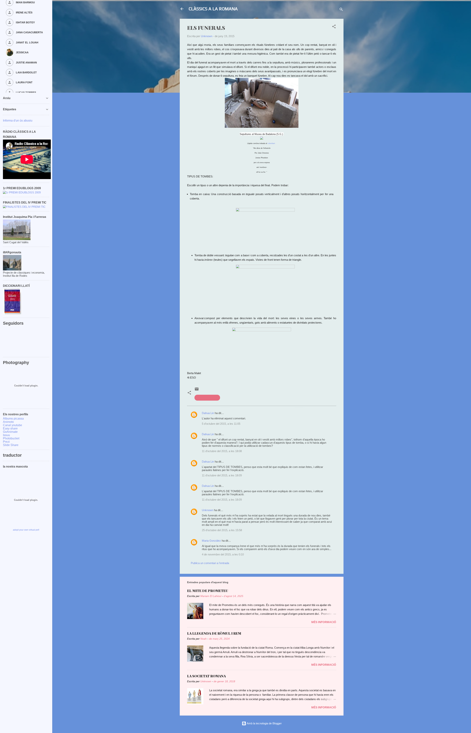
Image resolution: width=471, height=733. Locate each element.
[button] (334, 27)
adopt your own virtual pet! (26, 530)
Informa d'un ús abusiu (17, 120)
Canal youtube (12, 425)
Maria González (211, 540)
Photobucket (11, 438)
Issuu (6, 435)
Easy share (10, 428)
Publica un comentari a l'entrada (210, 563)
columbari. (272, 143)
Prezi (6, 441)
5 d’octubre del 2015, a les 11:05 (221, 423)
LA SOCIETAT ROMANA (206, 676)
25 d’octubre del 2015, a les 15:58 (222, 530)
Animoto (8, 421)
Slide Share (10, 445)
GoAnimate (10, 431)
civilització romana (207, 397)
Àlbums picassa (13, 418)
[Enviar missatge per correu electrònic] (196, 390)
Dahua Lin (208, 413)
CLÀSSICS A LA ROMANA (213, 8)
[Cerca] (341, 10)
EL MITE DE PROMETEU (207, 590)
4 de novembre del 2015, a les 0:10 (223, 554)
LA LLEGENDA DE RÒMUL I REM (214, 633)
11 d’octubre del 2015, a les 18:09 (222, 475)
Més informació (323, 622)
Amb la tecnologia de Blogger (264, 723)
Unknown (207, 510)
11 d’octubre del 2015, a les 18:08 (222, 451)
